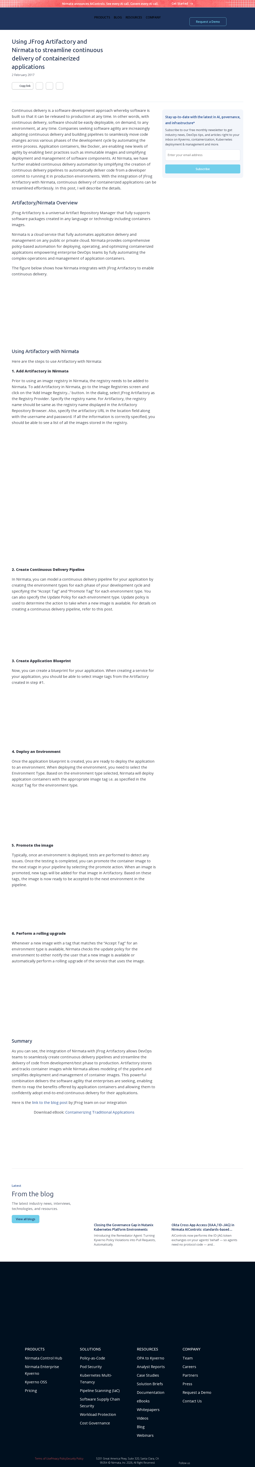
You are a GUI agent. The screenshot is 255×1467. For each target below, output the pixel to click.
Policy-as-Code (92, 1358)
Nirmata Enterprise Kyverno (42, 1370)
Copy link (25, 85)
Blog (141, 1426)
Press (187, 1383)
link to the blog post (50, 1102)
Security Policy (74, 1458)
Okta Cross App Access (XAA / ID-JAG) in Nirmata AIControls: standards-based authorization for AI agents (203, 1227)
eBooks (143, 1401)
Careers (189, 1366)
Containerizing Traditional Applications (99, 1112)
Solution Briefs (150, 1383)
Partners (190, 1375)
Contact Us (192, 1401)
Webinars (145, 1435)
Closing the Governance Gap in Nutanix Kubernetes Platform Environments (123, 1227)
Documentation (150, 1392)
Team (188, 1358)
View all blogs (25, 1219)
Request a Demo (208, 22)
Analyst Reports (151, 1366)
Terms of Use (43, 1458)
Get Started (180, 3)
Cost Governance (95, 1423)
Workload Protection (98, 1414)
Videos (142, 1418)
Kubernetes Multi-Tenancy (96, 1378)
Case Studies (148, 1375)
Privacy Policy (58, 1458)
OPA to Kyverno (150, 1358)
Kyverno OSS (36, 1381)
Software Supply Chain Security (100, 1402)
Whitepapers (148, 1409)
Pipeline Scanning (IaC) (100, 1390)
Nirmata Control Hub (43, 1358)
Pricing (31, 1390)
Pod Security (91, 1366)
